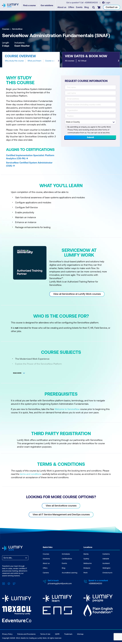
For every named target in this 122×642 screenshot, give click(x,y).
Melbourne (88, 563)
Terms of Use (45, 634)
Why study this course (14, 61)
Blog (86, 7)
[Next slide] (58, 61)
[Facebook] (8, 583)
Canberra (106, 554)
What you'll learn (34, 61)
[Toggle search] (93, 7)
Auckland (105, 563)
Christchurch (107, 573)
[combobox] (3, 557)
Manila (86, 554)
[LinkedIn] (3, 583)
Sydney (86, 559)
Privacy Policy (7, 634)
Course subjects (52, 61)
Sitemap (80, 634)
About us (61, 7)
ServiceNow (17, 29)
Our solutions (47, 5)
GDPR (57, 634)
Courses (5, 29)
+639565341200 (91, 2)
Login (107, 2)
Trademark (68, 634)
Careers (46, 573)
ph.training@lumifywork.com (60, 583)
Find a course (29, 5)
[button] (31, 59)
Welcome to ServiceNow (67, 409)
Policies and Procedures (26, 634)
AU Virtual (82, 61)
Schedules (66, 554)
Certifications (67, 559)
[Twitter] (14, 583)
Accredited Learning (69, 573)
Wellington (106, 568)
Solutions (46, 559)
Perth (86, 573)
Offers (71, 7)
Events (79, 7)
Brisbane (87, 568)
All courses (69, 61)
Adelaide (105, 559)
